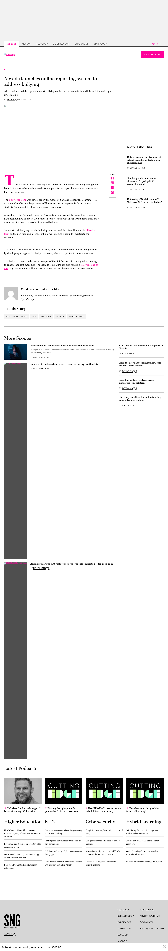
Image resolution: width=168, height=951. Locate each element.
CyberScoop (81, 43)
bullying (46, 316)
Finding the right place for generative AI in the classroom (61, 810)
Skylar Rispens (137, 168)
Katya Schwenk (129, 371)
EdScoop (11, 43)
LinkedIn (152, 934)
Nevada (60, 316)
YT (160, 934)
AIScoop (26, 43)
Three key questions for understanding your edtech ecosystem (140, 398)
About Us (10, 933)
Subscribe (154, 54)
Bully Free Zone (17, 199)
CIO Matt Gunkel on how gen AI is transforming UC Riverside (22, 810)
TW (146, 934)
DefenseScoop (61, 43)
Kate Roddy (12, 99)
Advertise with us (150, 915)
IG (156, 934)
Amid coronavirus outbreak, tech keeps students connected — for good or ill (71, 563)
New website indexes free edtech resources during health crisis (64, 364)
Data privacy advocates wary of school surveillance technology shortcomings (144, 159)
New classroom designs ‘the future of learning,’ (142, 810)
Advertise (156, 43)
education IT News (16, 316)
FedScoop (42, 43)
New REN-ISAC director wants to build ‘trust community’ (103, 810)
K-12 (34, 316)
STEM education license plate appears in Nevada (141, 347)
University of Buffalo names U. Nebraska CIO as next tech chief (144, 201)
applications (76, 316)
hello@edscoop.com (152, 928)
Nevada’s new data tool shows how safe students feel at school (140, 364)
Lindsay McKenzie (42, 357)
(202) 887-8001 (147, 922)
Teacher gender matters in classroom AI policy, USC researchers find (141, 181)
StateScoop (100, 43)
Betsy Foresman (41, 368)
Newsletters (147, 909)
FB (141, 934)
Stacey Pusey (129, 405)
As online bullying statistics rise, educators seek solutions (136, 381)
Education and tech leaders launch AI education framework (63, 345)
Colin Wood (128, 354)
